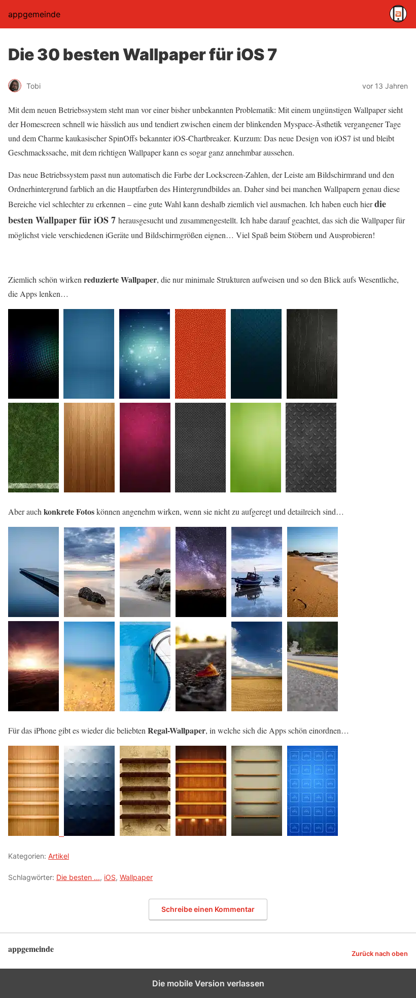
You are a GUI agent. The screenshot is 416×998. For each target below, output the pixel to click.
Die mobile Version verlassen (208, 983)
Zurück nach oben (380, 953)
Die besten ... (78, 877)
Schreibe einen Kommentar (208, 909)
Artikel (58, 856)
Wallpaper (136, 877)
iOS (110, 877)
